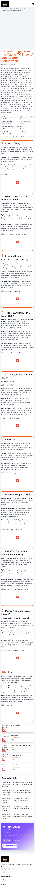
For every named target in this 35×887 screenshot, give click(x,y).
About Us (4, 879)
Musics (8, 9)
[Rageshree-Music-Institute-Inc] (2, 872)
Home (2, 9)
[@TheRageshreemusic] (4, 872)
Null (12, 9)
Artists (3, 882)
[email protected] (10, 869)
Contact (3, 884)
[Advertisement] (17, 30)
